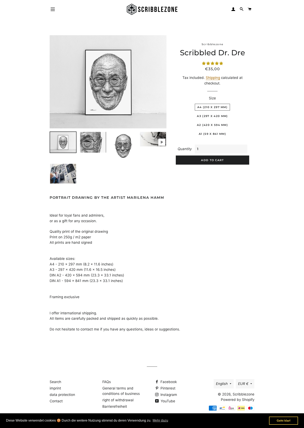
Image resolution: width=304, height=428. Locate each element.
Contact (56, 401)
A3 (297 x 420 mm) (212, 116)
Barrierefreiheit (114, 406)
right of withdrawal (118, 400)
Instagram (168, 395)
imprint (55, 388)
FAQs (106, 382)
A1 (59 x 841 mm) (212, 133)
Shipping (213, 78)
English (222, 384)
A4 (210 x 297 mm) (212, 107)
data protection (62, 395)
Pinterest (167, 388)
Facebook (168, 382)
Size (212, 98)
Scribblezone (243, 394)
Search (55, 382)
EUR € (243, 384)
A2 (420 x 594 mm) (212, 125)
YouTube (167, 401)
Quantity (185, 149)
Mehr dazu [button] (160, 420)
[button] (212, 63)
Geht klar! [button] (284, 420)
